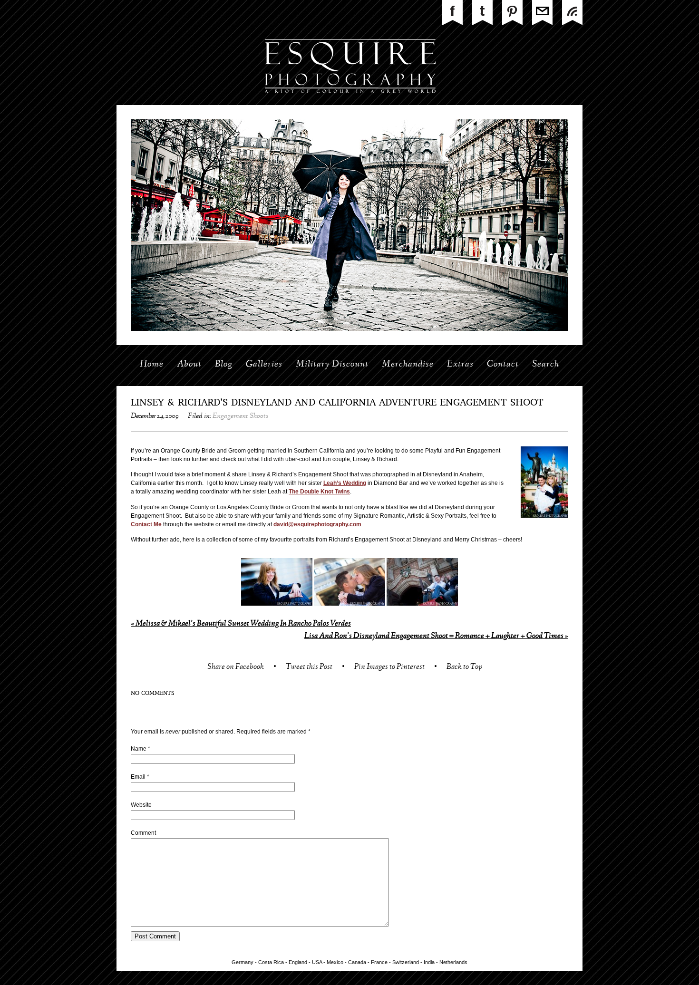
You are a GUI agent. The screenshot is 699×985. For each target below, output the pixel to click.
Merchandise (408, 364)
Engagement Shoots (240, 416)
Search (545, 364)
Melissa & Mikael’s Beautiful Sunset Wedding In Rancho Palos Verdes (241, 624)
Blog (224, 364)
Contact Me (146, 524)
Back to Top (464, 668)
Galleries (264, 364)
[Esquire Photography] (350, 103)
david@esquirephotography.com (317, 524)
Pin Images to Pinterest (389, 668)
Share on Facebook (235, 668)
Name (138, 748)
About (189, 364)
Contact (503, 364)
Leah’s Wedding (344, 483)
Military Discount (332, 364)
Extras (460, 364)
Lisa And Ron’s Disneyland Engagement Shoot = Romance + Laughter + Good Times (436, 636)
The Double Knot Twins (319, 491)
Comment (143, 833)
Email (138, 776)
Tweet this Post (309, 668)
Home (152, 364)
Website (141, 805)
